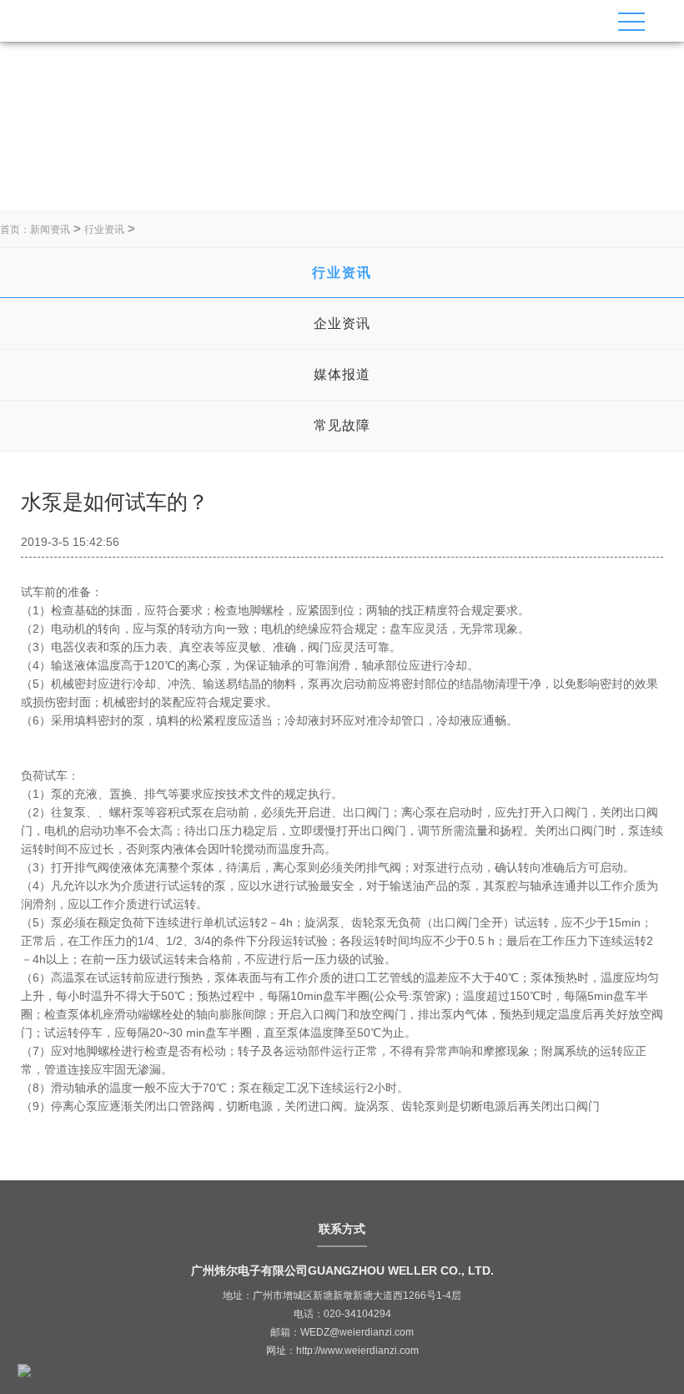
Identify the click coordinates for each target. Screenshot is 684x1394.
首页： (15, 229)
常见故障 (342, 425)
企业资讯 (342, 323)
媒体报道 (342, 374)
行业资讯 (104, 229)
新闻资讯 (50, 229)
